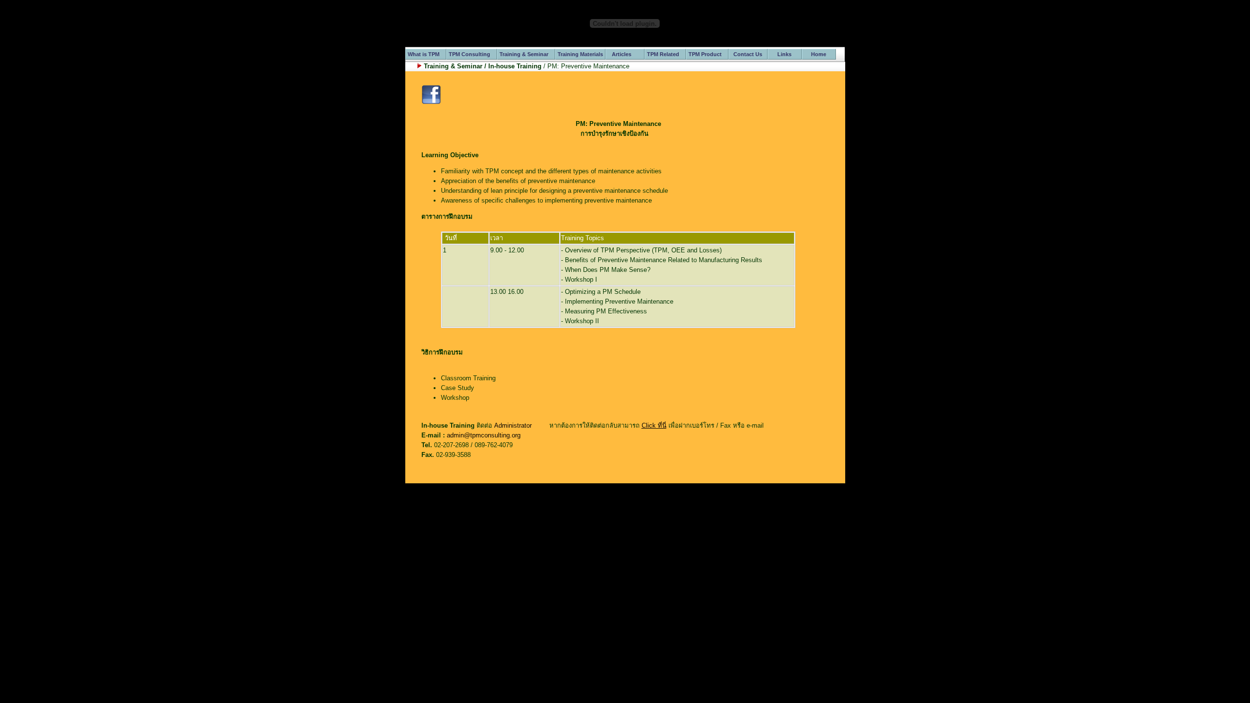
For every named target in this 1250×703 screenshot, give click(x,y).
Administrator (513, 425)
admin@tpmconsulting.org (484, 435)
